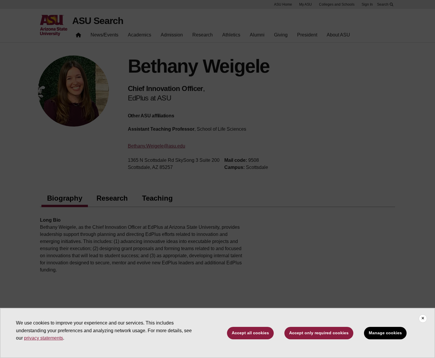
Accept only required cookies (319, 332)
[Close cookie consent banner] (423, 318)
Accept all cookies (250, 332)
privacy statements (43, 338)
